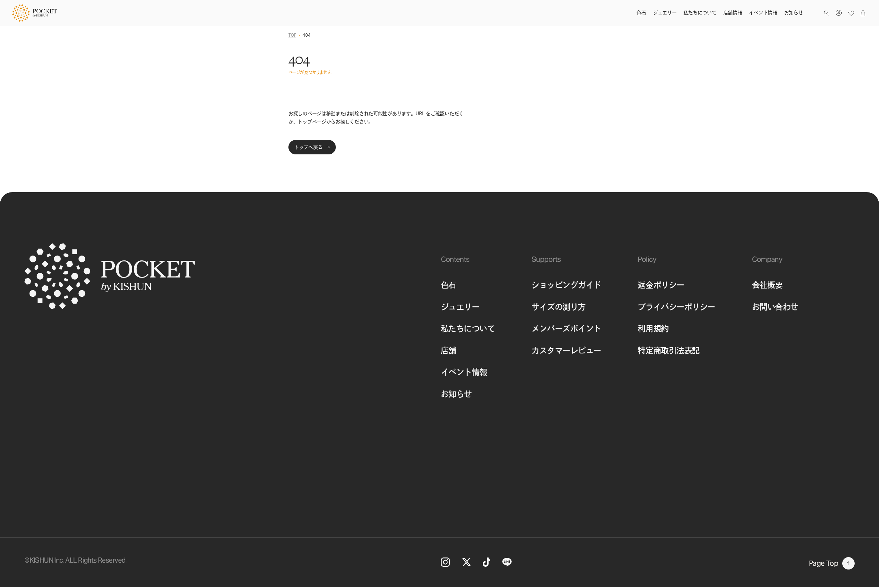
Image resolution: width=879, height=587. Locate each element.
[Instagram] (445, 562)
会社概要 (767, 285)
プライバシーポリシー (676, 307)
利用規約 (653, 328)
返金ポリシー (661, 285)
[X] (466, 562)
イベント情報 (464, 372)
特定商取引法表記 (668, 350)
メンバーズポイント (566, 328)
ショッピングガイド (566, 285)
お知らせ (456, 394)
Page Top (823, 563)
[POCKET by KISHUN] (34, 13)
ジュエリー (460, 307)
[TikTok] (486, 562)
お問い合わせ (775, 307)
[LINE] (507, 562)
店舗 (448, 350)
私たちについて (468, 328)
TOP (292, 35)
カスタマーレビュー (566, 350)
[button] (826, 13)
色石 (448, 285)
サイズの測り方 (559, 307)
